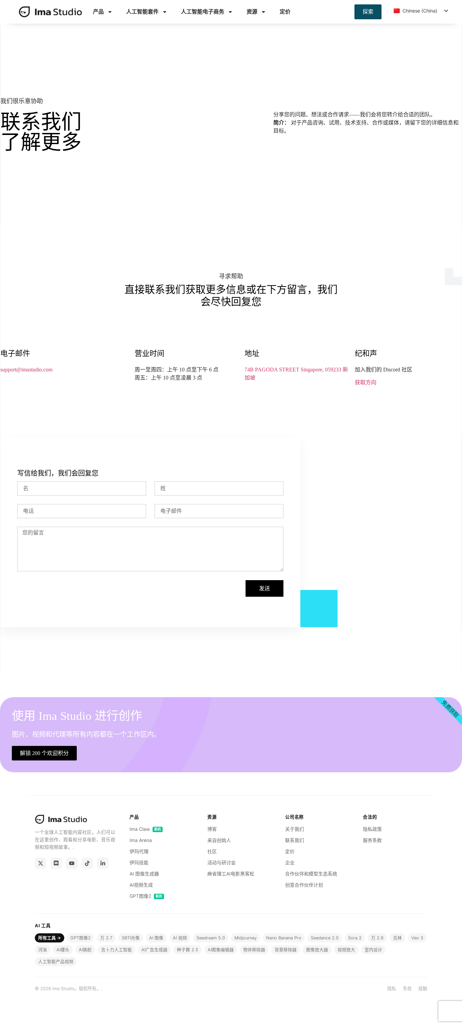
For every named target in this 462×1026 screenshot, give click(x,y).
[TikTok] (87, 863)
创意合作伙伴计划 (304, 885)
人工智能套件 (142, 12)
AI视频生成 (141, 885)
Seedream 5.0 (211, 937)
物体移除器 (254, 949)
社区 (212, 851)
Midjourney (245, 937)
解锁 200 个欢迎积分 (44, 753)
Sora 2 (355, 937)
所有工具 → (49, 937)
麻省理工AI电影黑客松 (230, 873)
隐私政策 (372, 829)
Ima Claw (145, 829)
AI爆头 (62, 949)
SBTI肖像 (131, 937)
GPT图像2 (146, 896)
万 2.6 (377, 937)
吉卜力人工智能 (116, 949)
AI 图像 (156, 937)
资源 (252, 12)
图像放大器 (317, 949)
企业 (290, 862)
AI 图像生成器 (144, 873)
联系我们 (294, 840)
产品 (98, 12)
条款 (407, 988)
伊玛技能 (139, 862)
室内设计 (373, 949)
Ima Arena (141, 840)
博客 (212, 829)
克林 (397, 937)
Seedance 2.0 (325, 937)
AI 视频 (180, 937)
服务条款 (372, 840)
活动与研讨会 (221, 862)
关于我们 (294, 829)
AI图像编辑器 (221, 949)
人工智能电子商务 (202, 12)
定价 (285, 12)
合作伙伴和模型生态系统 (311, 873)
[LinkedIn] (103, 863)
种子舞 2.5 (187, 949)
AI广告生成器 (154, 949)
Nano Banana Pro (283, 937)
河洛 (42, 949)
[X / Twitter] (40, 863)
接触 (422, 988)
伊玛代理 (139, 851)
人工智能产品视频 (55, 961)
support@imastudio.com (26, 369)
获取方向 (365, 382)
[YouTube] (71, 863)
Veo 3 (417, 937)
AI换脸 (85, 949)
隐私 (391, 988)
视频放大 (346, 949)
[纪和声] (56, 863)
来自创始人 (219, 840)
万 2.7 (106, 937)
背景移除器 (286, 949)
